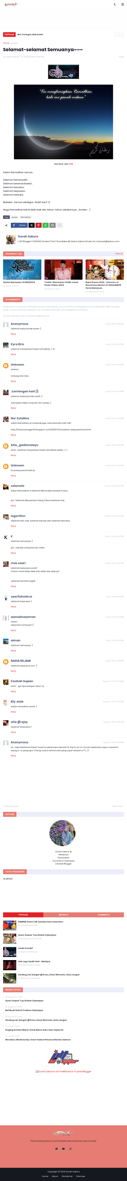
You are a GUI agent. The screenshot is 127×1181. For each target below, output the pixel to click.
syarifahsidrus (21, 596)
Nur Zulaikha (20, 418)
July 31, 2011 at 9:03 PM (114, 364)
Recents (63, 914)
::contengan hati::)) (24, 391)
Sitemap (80, 1176)
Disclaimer (67, 1176)
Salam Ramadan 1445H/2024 (19, 282)
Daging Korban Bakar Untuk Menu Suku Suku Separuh (34, 1030)
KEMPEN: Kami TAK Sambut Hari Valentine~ (41, 921)
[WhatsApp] (45, 225)
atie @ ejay (19, 722)
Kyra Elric (17, 344)
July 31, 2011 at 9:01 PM (114, 344)
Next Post (117, 806)
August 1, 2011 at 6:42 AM (113, 701)
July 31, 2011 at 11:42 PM (114, 640)
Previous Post (11, 806)
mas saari (18, 563)
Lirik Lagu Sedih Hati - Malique (34, 961)
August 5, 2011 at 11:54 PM (113, 742)
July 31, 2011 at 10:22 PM (114, 486)
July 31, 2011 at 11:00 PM (114, 563)
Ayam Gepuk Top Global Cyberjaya (37, 935)
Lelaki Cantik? (25, 948)
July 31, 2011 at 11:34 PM (114, 617)
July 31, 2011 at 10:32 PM (114, 516)
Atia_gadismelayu (24, 445)
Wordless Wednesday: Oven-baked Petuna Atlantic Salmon (38, 1039)
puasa (14, 43)
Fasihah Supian (22, 681)
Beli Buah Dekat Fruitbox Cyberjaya (24, 1010)
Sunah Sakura (28, 236)
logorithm (18, 516)
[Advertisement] (63, 19)
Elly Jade (17, 701)
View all (119, 253)
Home (6, 43)
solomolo (17, 486)
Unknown (17, 364)
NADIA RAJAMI (21, 661)
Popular (23, 914)
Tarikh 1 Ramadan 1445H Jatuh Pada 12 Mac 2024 (61, 284)
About (55, 1176)
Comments (104, 914)
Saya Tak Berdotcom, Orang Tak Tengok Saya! (43, 34)
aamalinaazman (23, 617)
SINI (71, 164)
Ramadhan (26, 217)
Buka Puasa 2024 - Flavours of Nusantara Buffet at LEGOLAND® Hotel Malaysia (103, 285)
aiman (15, 640)
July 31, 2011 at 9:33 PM (114, 418)
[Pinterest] (38, 225)
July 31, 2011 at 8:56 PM (114, 324)
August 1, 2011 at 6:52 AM (113, 722)
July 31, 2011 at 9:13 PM (115, 391)
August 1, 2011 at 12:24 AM (113, 681)
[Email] (52, 225)
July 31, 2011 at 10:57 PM (114, 536)
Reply (13, 334)
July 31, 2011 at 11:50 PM (114, 661)
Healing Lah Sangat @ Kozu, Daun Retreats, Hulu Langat (49, 974)
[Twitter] (31, 225)
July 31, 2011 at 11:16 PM (115, 596)
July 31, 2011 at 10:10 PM (114, 445)
